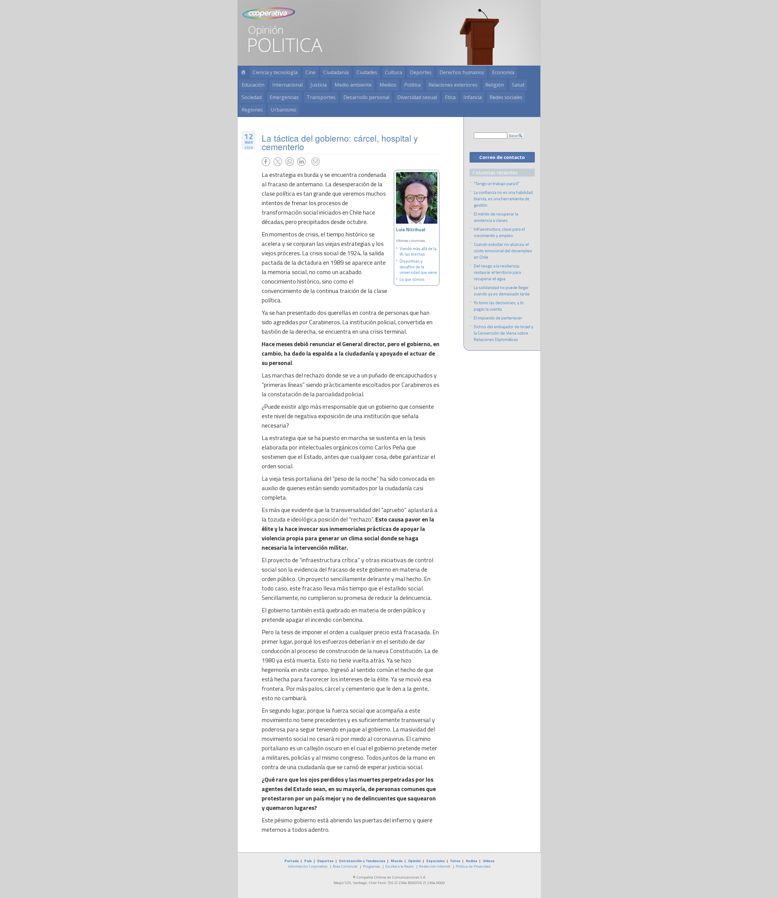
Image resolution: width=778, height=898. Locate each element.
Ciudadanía (336, 72)
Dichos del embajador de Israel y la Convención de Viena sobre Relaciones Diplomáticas (503, 332)
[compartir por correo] (315, 161)
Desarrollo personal (366, 97)
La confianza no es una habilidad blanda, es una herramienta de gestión (503, 198)
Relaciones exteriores (453, 84)
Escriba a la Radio (399, 866)
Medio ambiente (353, 84)
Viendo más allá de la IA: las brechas (418, 251)
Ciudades (366, 72)
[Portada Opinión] (243, 72)
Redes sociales (506, 97)
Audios (471, 861)
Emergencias (284, 97)
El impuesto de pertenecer (498, 318)
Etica (450, 97)
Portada (291, 861)
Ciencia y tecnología (275, 72)
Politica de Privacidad (473, 866)
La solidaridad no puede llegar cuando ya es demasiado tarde (502, 290)
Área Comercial (345, 866)
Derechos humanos (461, 72)
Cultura (393, 72)
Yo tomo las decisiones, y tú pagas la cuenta (499, 305)
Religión (494, 84)
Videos (488, 861)
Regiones (252, 109)
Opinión (414, 861)
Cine (310, 72)
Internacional (287, 84)
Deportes (421, 72)
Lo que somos (412, 279)
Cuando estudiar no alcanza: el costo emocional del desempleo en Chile (503, 250)
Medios (388, 84)
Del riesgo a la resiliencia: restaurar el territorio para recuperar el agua (497, 272)
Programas (371, 866)
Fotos (455, 861)
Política (412, 84)
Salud (518, 84)
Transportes (321, 97)
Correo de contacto (502, 157)
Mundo (397, 861)
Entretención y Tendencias (362, 861)
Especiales (435, 861)
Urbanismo (283, 109)
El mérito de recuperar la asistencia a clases (496, 217)
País (308, 861)
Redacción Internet (434, 866)
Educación (253, 84)
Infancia (472, 97)
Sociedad (252, 97)
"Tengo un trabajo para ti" (496, 183)
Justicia (319, 84)
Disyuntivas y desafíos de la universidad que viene (418, 266)
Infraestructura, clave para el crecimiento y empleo (499, 232)
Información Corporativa (307, 866)
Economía (503, 72)
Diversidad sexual (417, 97)
